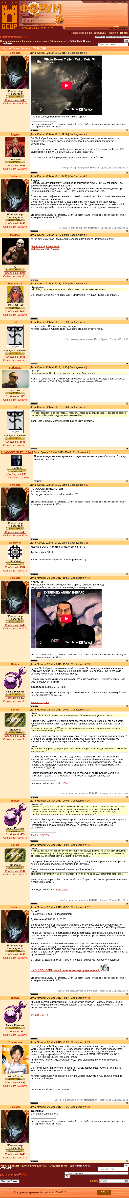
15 (88, 800)
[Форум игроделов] (20, 28)
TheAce (15, 664)
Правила (113, 32)
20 (88, 1107)
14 (88, 709)
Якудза (15, 134)
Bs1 (15, 322)
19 (88, 1042)
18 (88, 998)
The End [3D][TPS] (40, 702)
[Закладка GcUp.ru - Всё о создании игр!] (45, 28)
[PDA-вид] (48, 28)
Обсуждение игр (58, 41)
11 (87, 542)
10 (87, 484)
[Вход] (38, 28)
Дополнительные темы (34, 41)
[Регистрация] (29, 28)
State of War (62, 783)
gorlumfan (15, 367)
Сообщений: (15, 100)
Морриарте (15, 283)
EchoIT (15, 709)
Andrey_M (15, 542)
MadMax (15, 235)
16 (88, 845)
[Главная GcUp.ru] (9, 28)
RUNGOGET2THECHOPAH (17, 452)
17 (88, 907)
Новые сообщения (81, 32)
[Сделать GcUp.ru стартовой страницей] (42, 28)
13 (88, 664)
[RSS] (52, 28)
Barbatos (15, 52)
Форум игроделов (9, 41)
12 (88, 578)
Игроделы (100, 32)
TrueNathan (15, 1042)
